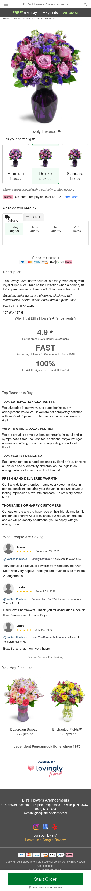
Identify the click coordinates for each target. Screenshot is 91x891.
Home (6, 18)
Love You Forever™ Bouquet (49, 637)
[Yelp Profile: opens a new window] (55, 827)
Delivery (12, 219)
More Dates (77, 229)
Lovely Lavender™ (43, 559)
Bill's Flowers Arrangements (45, 4)
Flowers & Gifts (22, 18)
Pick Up (36, 217)
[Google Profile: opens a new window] (45, 827)
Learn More (71, 197)
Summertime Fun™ (43, 599)
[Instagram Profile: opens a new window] (36, 827)
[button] (82, 881)
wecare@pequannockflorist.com (45, 813)
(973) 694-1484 (45, 809)
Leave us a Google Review (45, 839)
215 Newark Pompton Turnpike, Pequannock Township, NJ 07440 (45, 805)
